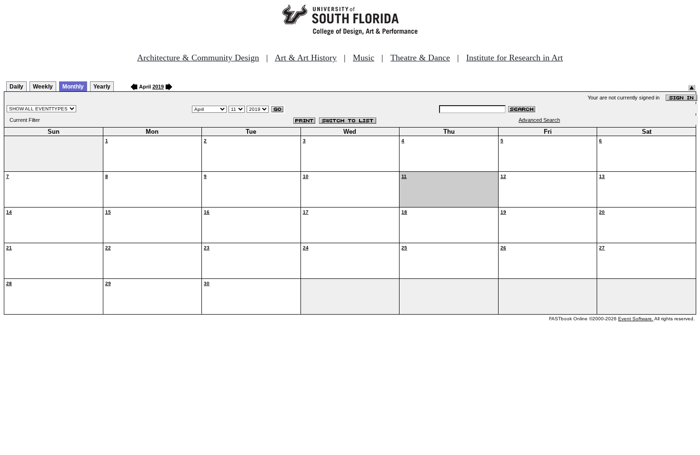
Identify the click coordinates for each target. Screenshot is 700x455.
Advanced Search (539, 120)
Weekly (43, 86)
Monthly (73, 86)
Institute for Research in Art (514, 57)
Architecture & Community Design (198, 57)
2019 (158, 86)
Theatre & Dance (420, 57)
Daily (16, 86)
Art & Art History (306, 57)
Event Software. (635, 318)
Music (363, 57)
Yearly (101, 86)
